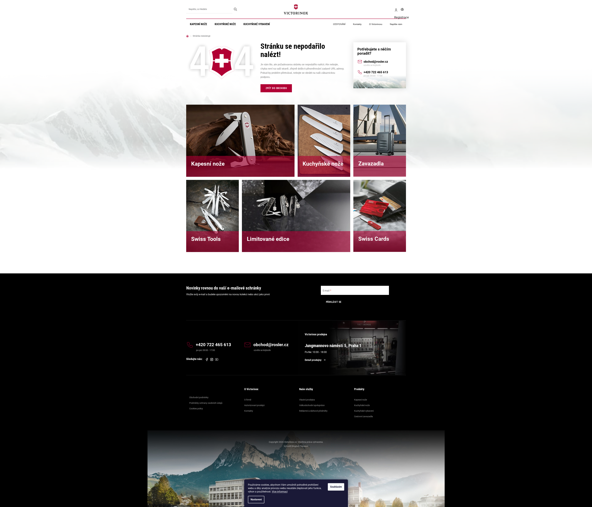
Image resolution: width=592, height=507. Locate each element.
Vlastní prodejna (307, 399)
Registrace (395, 9)
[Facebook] (207, 359)
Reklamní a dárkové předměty (313, 411)
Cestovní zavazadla (363, 416)
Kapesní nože (360, 399)
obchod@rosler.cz (376, 61)
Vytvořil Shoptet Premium (296, 446)
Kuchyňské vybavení (364, 411)
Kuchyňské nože (362, 405)
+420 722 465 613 (376, 72)
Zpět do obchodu (276, 88)
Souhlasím (336, 486)
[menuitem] (198, 24)
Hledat (235, 9)
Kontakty (248, 411)
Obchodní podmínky (198, 397)
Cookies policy (196, 408)
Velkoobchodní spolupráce (312, 405)
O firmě (247, 399)
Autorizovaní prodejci (254, 405)
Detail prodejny (313, 360)
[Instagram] (212, 359)
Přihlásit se (333, 301)
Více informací (280, 491)
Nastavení (256, 499)
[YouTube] (217, 359)
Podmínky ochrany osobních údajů (205, 403)
